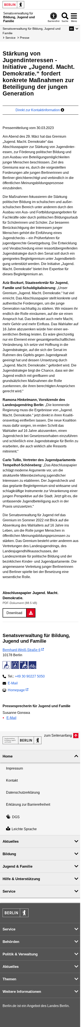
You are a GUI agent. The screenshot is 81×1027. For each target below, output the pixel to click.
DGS (16, 817)
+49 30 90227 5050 (30, 676)
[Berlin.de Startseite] (13, 4)
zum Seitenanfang (58, 735)
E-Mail (13, 683)
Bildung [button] (9, 854)
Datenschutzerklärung (23, 792)
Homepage (16, 690)
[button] (73, 28)
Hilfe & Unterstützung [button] (21, 879)
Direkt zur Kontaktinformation (38, 110)
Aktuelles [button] (11, 841)
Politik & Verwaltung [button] (20, 954)
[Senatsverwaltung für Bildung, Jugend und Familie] (22, 740)
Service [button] (9, 891)
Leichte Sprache (24, 829)
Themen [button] (9, 979)
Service (10, 37)
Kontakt (12, 780)
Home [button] (8, 756)
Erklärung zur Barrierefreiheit (28, 804)
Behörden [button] (11, 942)
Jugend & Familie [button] (17, 866)
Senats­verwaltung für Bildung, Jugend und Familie (31, 31)
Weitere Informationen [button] (22, 992)
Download (14, 613)
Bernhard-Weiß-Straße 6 (21, 650)
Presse (24, 37)
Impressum (14, 768)
